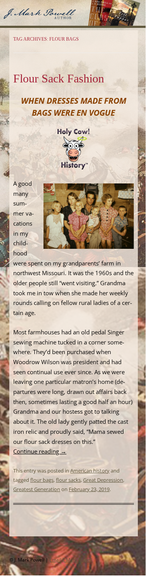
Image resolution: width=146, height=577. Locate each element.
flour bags (42, 479)
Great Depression (103, 479)
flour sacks (68, 479)
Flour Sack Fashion (58, 78)
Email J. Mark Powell (70, 559)
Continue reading (39, 451)
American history (90, 470)
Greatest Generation (36, 489)
